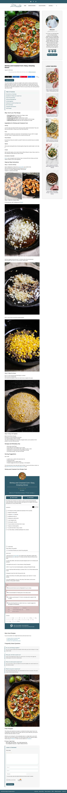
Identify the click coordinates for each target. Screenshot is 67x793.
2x (35, 507)
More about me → (52, 54)
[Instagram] (36, 2)
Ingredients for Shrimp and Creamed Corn (13, 95)
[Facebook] (33, 2)
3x (37, 507)
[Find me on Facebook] (49, 51)
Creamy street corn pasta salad (13, 638)
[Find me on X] (55, 51)
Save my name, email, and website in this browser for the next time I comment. (20, 776)
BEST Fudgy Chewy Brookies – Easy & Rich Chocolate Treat (16, 742)
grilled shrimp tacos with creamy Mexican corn (15, 466)
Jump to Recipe (9, 80)
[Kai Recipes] (16, 5)
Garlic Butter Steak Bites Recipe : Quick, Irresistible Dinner (52, 192)
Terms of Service (48, 791)
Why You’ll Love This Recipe (11, 94)
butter (21, 202)
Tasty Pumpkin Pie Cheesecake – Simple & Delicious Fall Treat (16, 743)
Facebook (29, 738)
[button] (56, 6)
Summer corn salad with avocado (14, 640)
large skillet (21, 166)
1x (33, 507)
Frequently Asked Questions (11, 106)
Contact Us (64, 791)
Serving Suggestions (9, 101)
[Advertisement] (22, 538)
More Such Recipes (9, 104)
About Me (36, 791)
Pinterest (13, 738)
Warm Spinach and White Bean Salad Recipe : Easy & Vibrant (52, 166)
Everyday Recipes (31, 5)
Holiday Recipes (42, 5)
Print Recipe (14, 497)
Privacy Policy (41, 791)
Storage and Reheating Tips (11, 99)
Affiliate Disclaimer (32, 72)
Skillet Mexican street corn (12, 639)
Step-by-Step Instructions (10, 97)
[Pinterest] (31, 2)
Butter (6, 158)
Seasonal (51, 5)
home (25, 5)
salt (25, 168)
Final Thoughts (9, 108)
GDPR (53, 791)
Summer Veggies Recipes (10, 741)
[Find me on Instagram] (52, 51)
